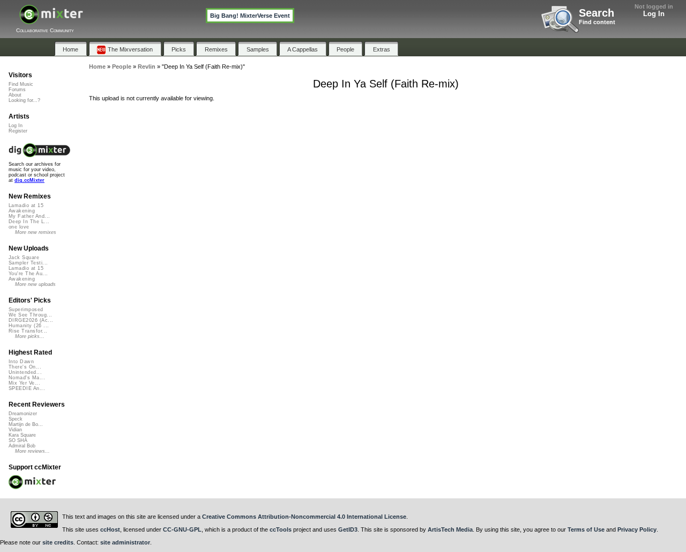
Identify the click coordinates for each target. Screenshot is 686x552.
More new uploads (35, 284)
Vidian (15, 429)
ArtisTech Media (450, 529)
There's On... (25, 367)
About (15, 95)
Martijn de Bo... (26, 424)
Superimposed (26, 309)
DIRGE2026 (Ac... (31, 320)
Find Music (21, 84)
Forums (17, 89)
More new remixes (35, 232)
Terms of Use (586, 529)
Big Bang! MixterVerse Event (250, 15)
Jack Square (24, 257)
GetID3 (347, 529)
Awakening (22, 211)
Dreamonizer (23, 413)
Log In (654, 14)
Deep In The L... (29, 221)
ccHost (110, 529)
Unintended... (25, 372)
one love (19, 227)
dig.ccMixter (29, 180)
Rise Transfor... (28, 331)
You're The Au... (28, 273)
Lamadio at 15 (26, 205)
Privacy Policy (637, 529)
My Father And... (29, 216)
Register (18, 131)
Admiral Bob (22, 445)
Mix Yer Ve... (24, 383)
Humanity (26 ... (29, 325)
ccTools (281, 529)
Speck (16, 419)
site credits (57, 542)
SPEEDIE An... (27, 388)
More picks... (29, 336)
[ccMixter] (51, 20)
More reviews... (32, 451)
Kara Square (22, 435)
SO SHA (18, 440)
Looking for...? (24, 100)
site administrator (125, 542)
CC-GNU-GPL (182, 529)
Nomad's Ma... (27, 377)
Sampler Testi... (28, 263)
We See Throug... (30, 315)
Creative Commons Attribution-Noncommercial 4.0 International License (304, 516)
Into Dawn (21, 361)
